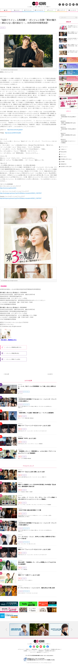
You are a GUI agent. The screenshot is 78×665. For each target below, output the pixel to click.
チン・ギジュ (31, 504)
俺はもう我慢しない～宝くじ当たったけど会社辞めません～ (42, 406)
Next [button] (71, 629)
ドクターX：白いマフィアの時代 (29, 515)
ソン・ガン (27, 543)
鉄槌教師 (25, 458)
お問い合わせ (63, 156)
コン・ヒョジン (25, 580)
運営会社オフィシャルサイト (42, 652)
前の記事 (7, 374)
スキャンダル (28, 406)
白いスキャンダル (32, 543)
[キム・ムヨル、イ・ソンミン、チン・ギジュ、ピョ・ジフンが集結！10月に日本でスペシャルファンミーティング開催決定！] (8, 500)
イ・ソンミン (21, 504)
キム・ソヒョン (21, 543)
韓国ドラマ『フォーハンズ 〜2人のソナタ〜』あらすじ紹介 (34, 425)
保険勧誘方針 (63, 164)
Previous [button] (6, 629)
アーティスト (29, 10)
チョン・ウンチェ (22, 418)
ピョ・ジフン (37, 504)
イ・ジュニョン (28, 554)
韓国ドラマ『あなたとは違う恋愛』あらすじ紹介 (31, 471)
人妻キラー (30, 580)
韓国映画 (40, 443)
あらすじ (23, 443)
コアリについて (64, 146)
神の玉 (28, 516)
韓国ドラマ (20, 407)
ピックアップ (62, 10)
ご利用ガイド (63, 149)
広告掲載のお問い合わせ (66, 159)
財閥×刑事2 (27, 418)
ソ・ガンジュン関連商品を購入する (12, 347)
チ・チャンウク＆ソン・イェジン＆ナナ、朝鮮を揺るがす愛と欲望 (36, 587)
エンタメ (18, 10)
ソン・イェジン (26, 593)
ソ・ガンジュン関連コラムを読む (12, 359)
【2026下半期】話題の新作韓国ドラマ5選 (29, 510)
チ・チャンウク (32, 593)
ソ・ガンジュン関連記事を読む (11, 353)
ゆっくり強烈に (48, 515)
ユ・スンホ (20, 393)
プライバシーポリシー (33, 650)
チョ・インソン (28, 443)
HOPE (20, 443)
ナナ (37, 593)
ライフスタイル (39, 10)
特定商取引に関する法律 (66, 166)
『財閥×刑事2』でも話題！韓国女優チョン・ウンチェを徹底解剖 (36, 412)
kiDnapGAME (21, 515)
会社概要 (63, 161)
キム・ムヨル (21, 458)
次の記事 (50, 374)
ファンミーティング (43, 504)
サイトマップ (32, 652)
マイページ (63, 154)
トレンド (51, 10)
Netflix (20, 554)
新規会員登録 (63, 151)
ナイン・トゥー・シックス (40, 515)
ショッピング (73, 10)
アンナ (20, 491)
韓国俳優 (29, 458)
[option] (19, 629)
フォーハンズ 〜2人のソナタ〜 (41, 554)
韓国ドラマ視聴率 (29, 491)
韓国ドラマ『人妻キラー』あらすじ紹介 (29, 575)
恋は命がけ (24, 491)
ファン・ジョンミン (35, 443)
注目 (6, 10)
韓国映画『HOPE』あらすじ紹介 (27, 438)
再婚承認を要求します (22, 516)
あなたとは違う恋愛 (22, 406)
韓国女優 (31, 418)
